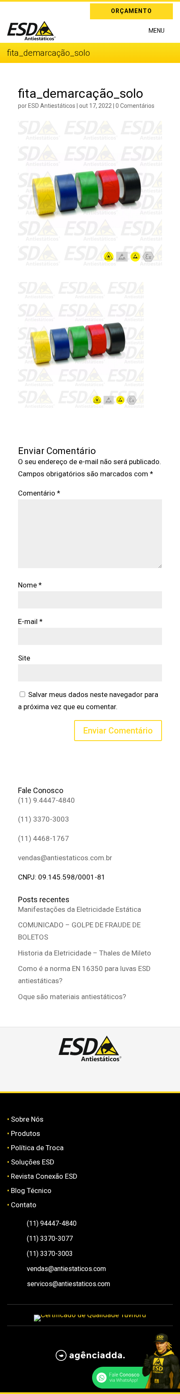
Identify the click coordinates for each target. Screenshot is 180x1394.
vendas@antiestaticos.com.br (65, 858)
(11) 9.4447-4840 (46, 800)
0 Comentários (135, 105)
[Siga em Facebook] (80, 1076)
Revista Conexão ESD (44, 1176)
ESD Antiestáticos (51, 105)
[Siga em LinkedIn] (25, 9)
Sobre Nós (27, 1119)
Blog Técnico (31, 1190)
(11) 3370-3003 (43, 819)
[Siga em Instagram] (13, 9)
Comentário (39, 493)
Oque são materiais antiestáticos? (72, 996)
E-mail (30, 621)
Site (24, 658)
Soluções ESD (32, 1162)
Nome (30, 585)
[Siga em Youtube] (120, 1076)
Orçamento (131, 11)
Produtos (25, 1133)
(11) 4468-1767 (43, 838)
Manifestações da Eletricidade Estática (79, 909)
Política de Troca (37, 1147)
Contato (23, 1205)
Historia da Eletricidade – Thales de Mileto (84, 953)
